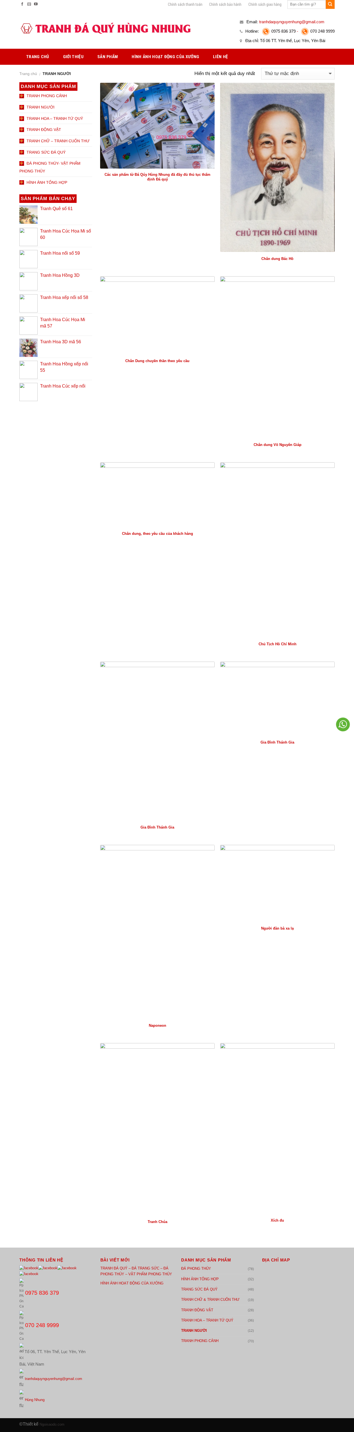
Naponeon (157, 1025)
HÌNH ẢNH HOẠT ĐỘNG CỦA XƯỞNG (165, 56)
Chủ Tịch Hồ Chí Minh (277, 644)
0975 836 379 (283, 31)
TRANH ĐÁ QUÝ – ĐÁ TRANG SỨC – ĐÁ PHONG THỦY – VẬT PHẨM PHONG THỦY (136, 1271)
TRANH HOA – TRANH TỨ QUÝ (207, 1320)
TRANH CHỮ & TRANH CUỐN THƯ (210, 1299)
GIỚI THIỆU (73, 56)
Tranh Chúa (157, 1222)
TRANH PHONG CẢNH (199, 1341)
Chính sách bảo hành (225, 4)
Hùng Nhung (35, 1400)
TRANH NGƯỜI (194, 1330)
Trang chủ (28, 73)
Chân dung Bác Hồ (277, 259)
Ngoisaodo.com (52, 1424)
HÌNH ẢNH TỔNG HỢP (200, 1279)
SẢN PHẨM (107, 56)
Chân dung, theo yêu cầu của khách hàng (157, 533)
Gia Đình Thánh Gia (157, 827)
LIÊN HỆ (220, 56)
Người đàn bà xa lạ (277, 928)
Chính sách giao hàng (265, 4)
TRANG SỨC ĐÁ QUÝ (199, 1289)
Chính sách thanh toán (185, 4)
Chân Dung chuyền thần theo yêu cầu (157, 361)
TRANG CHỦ (37, 56)
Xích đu (277, 1220)
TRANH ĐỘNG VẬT (197, 1310)
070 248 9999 (322, 31)
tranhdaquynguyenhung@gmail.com (53, 1379)
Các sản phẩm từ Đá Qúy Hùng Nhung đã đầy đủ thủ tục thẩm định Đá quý (157, 176)
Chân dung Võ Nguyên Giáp (277, 445)
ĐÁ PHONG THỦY (196, 1268)
